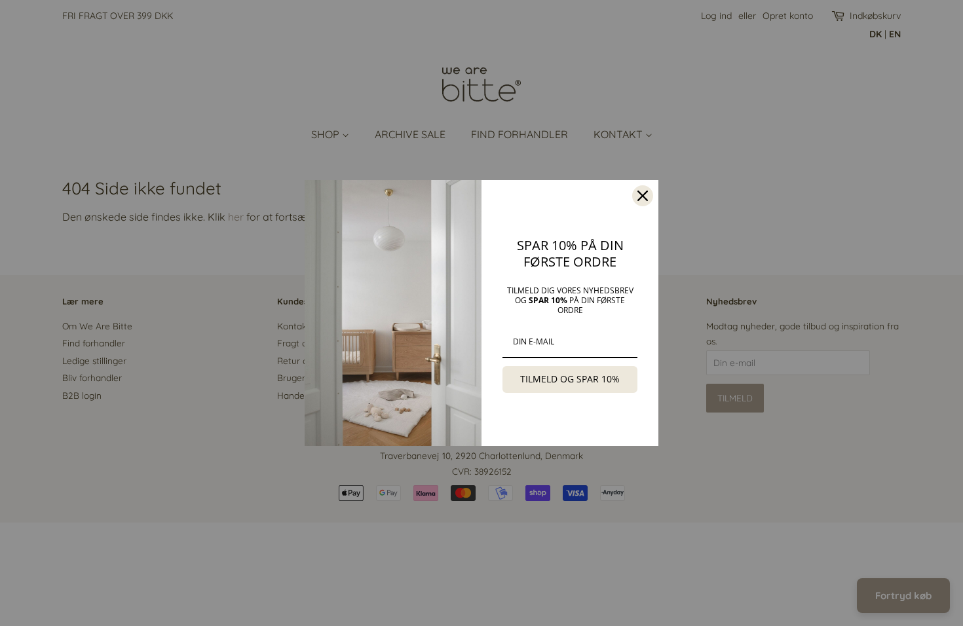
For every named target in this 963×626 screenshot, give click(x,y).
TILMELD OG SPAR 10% (570, 379)
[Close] (642, 196)
